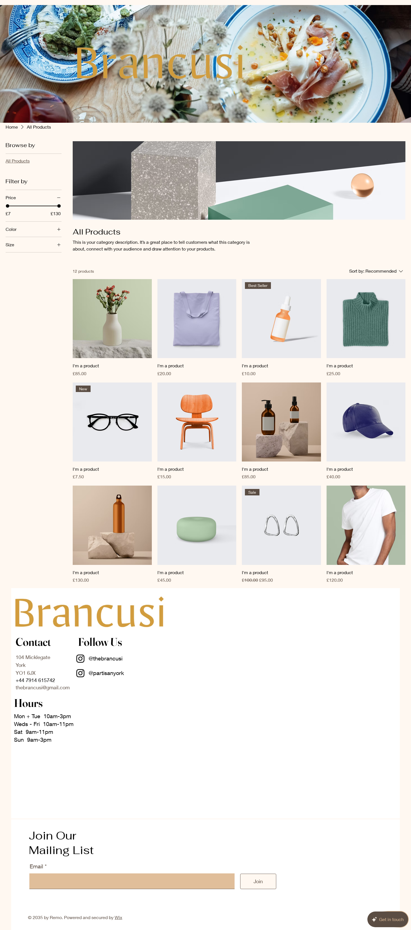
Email (37, 866)
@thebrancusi (106, 658)
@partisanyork (106, 673)
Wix (118, 917)
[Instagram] (80, 658)
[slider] (7, 206)
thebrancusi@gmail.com (43, 687)
